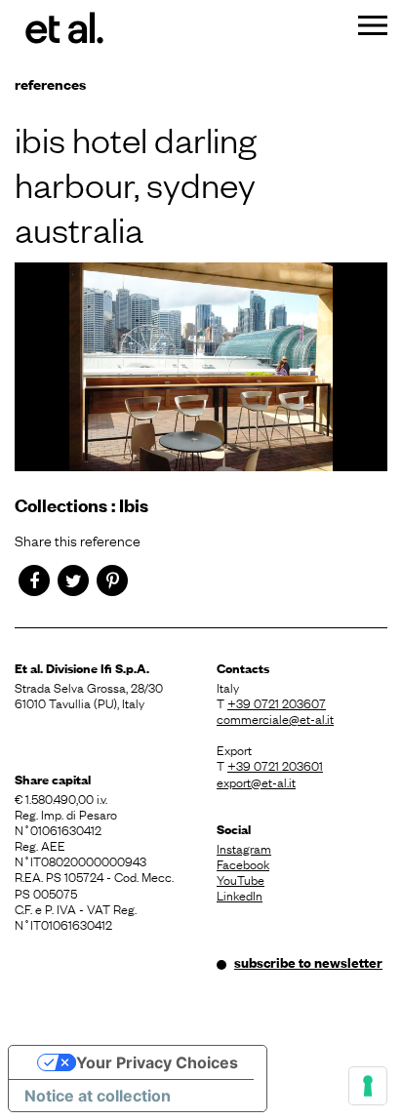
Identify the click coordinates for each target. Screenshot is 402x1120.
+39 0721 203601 (275, 765)
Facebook (243, 863)
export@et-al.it (256, 781)
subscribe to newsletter (308, 962)
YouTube (240, 879)
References (50, 83)
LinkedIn (239, 894)
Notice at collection (97, 1095)
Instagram (244, 848)
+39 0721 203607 (276, 702)
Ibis (133, 505)
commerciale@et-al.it (275, 718)
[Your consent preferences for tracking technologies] (367, 1085)
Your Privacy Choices (157, 1062)
